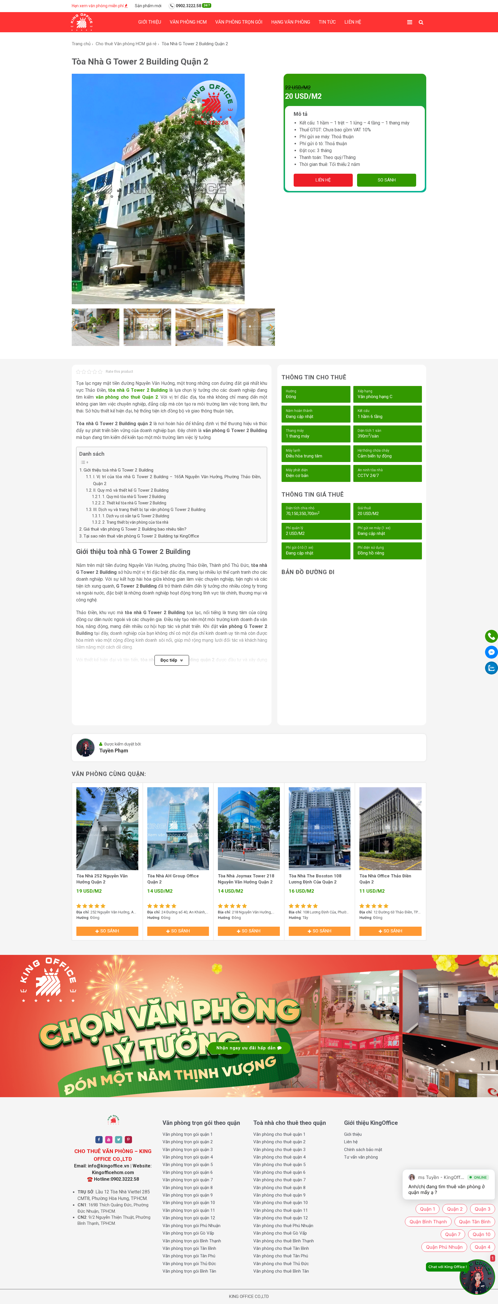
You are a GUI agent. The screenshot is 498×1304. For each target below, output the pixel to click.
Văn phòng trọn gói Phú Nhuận (191, 1225)
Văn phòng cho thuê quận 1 (279, 1134)
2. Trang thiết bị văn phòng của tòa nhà (135, 522)
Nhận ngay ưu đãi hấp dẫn (246, 1048)
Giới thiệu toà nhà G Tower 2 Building (118, 470)
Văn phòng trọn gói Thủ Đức (189, 1263)
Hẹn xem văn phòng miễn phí (98, 5)
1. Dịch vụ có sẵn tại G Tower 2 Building (135, 516)
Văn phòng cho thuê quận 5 (279, 1164)
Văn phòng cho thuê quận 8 (279, 1187)
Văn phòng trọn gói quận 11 (189, 1210)
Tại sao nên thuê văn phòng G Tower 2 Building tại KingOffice (141, 536)
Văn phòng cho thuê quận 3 (279, 1149)
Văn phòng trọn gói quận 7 (188, 1179)
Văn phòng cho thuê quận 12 (280, 1217)
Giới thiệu (149, 22)
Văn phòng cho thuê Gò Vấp (280, 1233)
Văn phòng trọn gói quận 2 (188, 1141)
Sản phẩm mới (148, 5)
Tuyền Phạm (113, 750)
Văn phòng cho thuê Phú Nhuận (283, 1225)
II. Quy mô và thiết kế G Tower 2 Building (131, 490)
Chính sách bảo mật (363, 1149)
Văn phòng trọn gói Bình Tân (189, 1271)
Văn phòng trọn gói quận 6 (188, 1172)
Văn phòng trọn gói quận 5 (188, 1164)
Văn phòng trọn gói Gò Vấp (188, 1233)
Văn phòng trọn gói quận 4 (188, 1157)
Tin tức (327, 22)
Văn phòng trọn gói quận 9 (188, 1195)
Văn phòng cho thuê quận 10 (280, 1202)
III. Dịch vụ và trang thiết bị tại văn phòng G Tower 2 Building (149, 509)
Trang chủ (81, 43)
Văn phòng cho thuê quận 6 (279, 1172)
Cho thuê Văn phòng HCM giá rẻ (126, 43)
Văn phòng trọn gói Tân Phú (189, 1255)
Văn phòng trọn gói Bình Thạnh (192, 1241)
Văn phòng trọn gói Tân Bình (189, 1248)
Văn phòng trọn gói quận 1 (188, 1134)
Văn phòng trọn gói (239, 22)
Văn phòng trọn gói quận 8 (188, 1187)
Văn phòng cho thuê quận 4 (279, 1157)
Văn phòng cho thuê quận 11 (280, 1210)
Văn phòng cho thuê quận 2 (279, 1141)
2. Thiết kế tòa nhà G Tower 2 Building (134, 503)
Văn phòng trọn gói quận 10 (189, 1202)
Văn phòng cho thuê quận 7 (279, 1179)
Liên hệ (352, 22)
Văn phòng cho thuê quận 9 (279, 1195)
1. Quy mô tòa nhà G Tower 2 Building (134, 496)
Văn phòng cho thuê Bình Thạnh (283, 1241)
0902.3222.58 (192, 5)
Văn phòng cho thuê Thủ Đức (281, 1263)
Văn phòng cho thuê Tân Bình (281, 1248)
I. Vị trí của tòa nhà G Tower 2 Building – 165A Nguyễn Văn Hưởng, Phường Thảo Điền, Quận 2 (177, 480)
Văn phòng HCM (188, 22)
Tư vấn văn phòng (361, 1157)
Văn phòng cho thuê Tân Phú (280, 1255)
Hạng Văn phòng (290, 22)
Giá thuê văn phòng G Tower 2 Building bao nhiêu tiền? (135, 529)
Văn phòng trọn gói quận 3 (188, 1149)
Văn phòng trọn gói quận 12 (189, 1217)
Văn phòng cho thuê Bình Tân (281, 1271)
